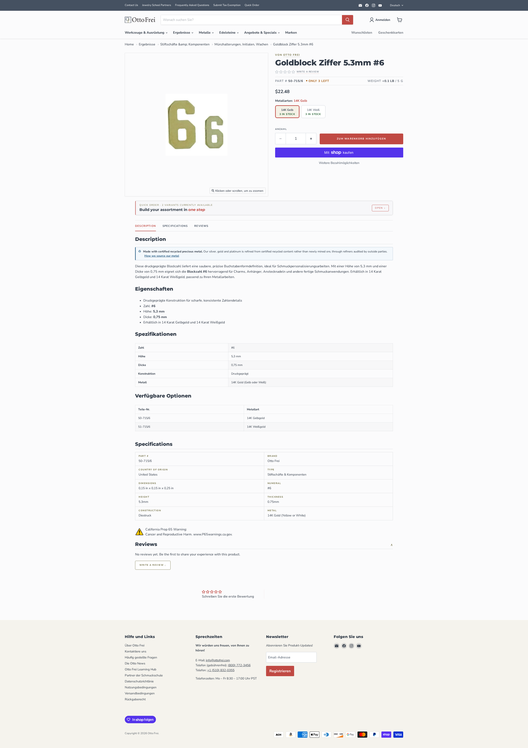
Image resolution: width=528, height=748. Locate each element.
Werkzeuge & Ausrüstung (145, 32)
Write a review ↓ (152, 565)
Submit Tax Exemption (226, 5)
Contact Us (131, 5)
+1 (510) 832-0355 (221, 670)
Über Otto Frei (134, 645)
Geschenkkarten (390, 32)
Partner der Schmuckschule (144, 675)
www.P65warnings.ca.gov (212, 534)
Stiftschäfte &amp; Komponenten (185, 44)
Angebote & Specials (260, 32)
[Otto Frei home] (140, 19)
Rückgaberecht (135, 699)
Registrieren (280, 671)
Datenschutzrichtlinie (139, 681)
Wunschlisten (361, 32)
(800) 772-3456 (239, 665)
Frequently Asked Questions (192, 5)
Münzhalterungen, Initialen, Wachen (241, 44)
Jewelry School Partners (156, 5)
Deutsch (395, 5)
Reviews (201, 226)
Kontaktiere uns (135, 651)
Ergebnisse (182, 32)
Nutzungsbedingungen (141, 687)
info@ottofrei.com (218, 660)
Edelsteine (227, 32)
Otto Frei (291, 55)
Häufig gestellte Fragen (141, 657)
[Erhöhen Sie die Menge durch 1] (311, 138)
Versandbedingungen (140, 693)
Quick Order (252, 5)
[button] (381, 19)
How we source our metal (161, 256)
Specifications (175, 226)
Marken (291, 32)
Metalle (205, 32)
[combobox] (251, 20)
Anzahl (281, 129)
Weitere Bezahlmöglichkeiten (339, 163)
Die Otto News (135, 663)
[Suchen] (347, 20)
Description (145, 226)
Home (129, 44)
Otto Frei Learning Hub (140, 669)
